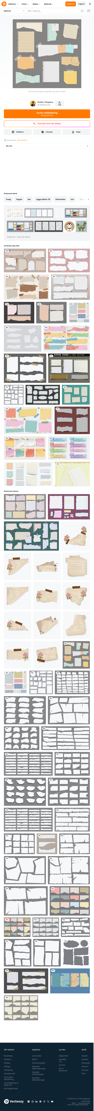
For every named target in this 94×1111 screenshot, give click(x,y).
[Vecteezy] (3, 3)
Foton (24, 4)
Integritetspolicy (82, 1103)
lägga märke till (43, 199)
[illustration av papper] (75, 536)
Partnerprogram (38, 1063)
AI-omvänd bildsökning (9, 1078)
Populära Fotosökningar (37, 1073)
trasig (8, 199)
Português (84, 1063)
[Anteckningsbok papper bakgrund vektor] (72, 474)
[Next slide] (84, 199)
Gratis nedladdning (47, 113)
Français (83, 1070)
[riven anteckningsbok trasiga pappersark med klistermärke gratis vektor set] (70, 287)
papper (19, 199)
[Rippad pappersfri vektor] (69, 368)
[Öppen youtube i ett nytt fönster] (52, 1101)
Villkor (72, 1103)
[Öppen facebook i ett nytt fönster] (29, 1101)
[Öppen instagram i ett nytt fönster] (33, 1101)
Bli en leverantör (62, 1069)
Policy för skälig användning (76, 1105)
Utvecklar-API (9, 1073)
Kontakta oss (61, 1060)
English (83, 1056)
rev (29, 199)
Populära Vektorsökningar (38, 1067)
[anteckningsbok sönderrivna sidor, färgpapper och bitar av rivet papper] (28, 474)
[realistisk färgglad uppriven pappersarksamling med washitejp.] (28, 420)
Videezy (7, 1063)
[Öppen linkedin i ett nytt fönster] (36, 1101)
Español (83, 1059)
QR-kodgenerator (11, 1088)
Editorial (47, 4)
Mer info (9, 146)
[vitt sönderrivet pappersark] (43, 395)
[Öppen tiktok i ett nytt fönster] (44, 1101)
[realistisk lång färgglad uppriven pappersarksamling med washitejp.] (66, 338)
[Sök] (82, 10)
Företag (7, 1066)
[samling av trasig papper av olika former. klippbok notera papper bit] (14, 395)
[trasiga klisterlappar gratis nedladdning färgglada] (70, 980)
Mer (81, 1073)
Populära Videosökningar (37, 1079)
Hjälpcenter (62, 1056)
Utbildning (8, 1070)
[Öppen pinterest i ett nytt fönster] (40, 1101)
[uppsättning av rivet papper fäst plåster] (72, 420)
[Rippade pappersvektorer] (22, 338)
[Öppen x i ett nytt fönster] (48, 1101)
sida (72, 199)
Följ (59, 105)
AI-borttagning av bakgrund (11, 1084)
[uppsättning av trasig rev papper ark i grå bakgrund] (26, 980)
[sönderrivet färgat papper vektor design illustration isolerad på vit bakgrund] (79, 312)
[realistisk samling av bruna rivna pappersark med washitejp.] (25, 260)
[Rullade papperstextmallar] (76, 395)
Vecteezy (7, 1059)
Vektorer (12, 4)
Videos (35, 4)
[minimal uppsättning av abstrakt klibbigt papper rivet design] (69, 260)
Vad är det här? (22, 140)
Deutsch (83, 1066)
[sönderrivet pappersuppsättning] (76, 655)
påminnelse (60, 199)
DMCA (33, 1059)
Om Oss (61, 1065)
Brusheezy (8, 1056)
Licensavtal (36, 1056)
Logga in (81, 4)
